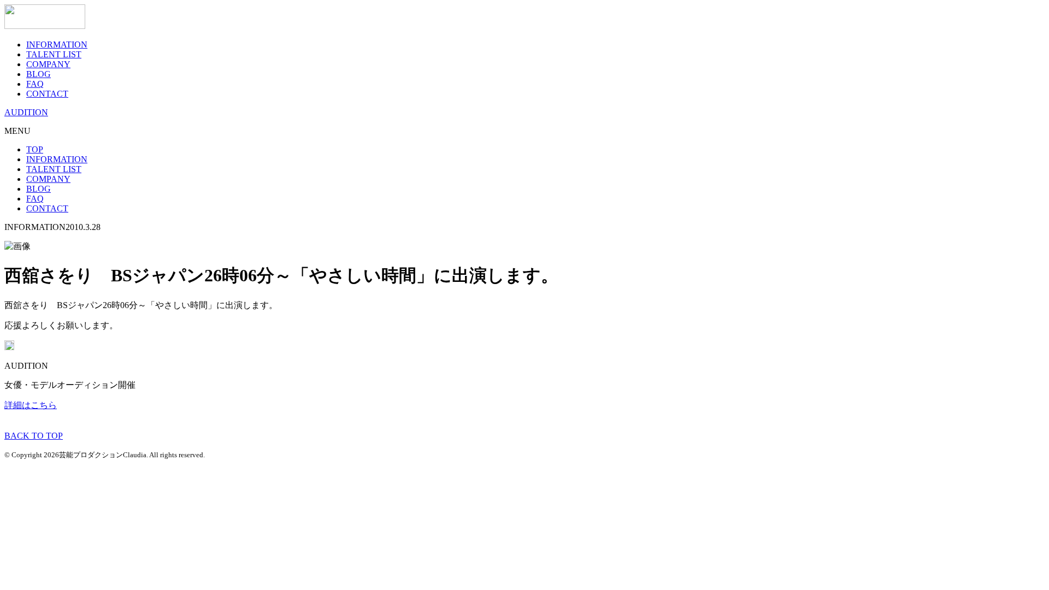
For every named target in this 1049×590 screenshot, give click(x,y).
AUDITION (26, 112)
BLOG (38, 74)
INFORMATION (56, 44)
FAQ (35, 83)
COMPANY (48, 64)
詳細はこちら (30, 405)
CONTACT (47, 93)
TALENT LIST (53, 54)
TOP (34, 149)
